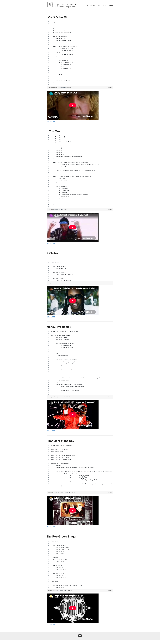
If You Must (54, 131)
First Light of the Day (60, 441)
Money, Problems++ (60, 327)
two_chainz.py (52, 283)
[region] (80, 53)
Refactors (91, 5)
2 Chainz (52, 253)
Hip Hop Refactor (65, 4)
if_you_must (51, 209)
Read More (51, 121)
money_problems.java (54, 397)
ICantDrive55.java (53, 87)
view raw (110, 87)
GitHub (69, 87)
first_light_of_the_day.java (55, 492)
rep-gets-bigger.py (53, 590)
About (111, 5)
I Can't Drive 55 (57, 17)
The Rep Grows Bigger (61, 536)
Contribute (102, 5)
